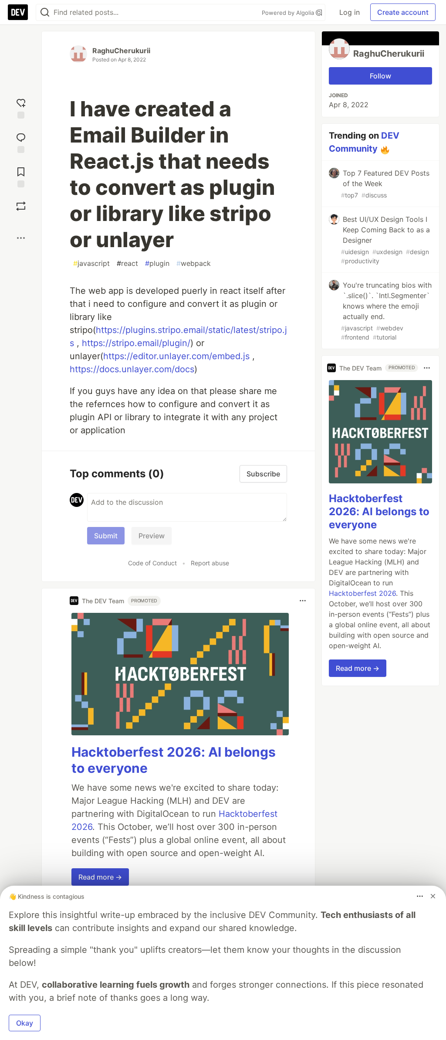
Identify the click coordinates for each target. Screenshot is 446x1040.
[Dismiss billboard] (433, 896)
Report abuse (210, 563)
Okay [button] (24, 1023)
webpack (193, 263)
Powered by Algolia (289, 12)
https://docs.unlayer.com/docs (132, 369)
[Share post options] (21, 238)
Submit (106, 535)
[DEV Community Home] (18, 12)
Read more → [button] (100, 877)
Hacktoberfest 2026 (362, 593)
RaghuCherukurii (121, 50)
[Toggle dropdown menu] (303, 601)
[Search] (45, 12)
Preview (152, 535)
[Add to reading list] (21, 176)
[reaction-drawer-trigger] (21, 107)
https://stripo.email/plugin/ (136, 343)
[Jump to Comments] (21, 142)
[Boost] (21, 206)
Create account (403, 12)
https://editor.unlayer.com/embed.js (176, 356)
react (127, 263)
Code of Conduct (152, 563)
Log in (349, 12)
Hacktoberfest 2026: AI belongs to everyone (379, 511)
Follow (380, 75)
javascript (91, 263)
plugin (157, 263)
